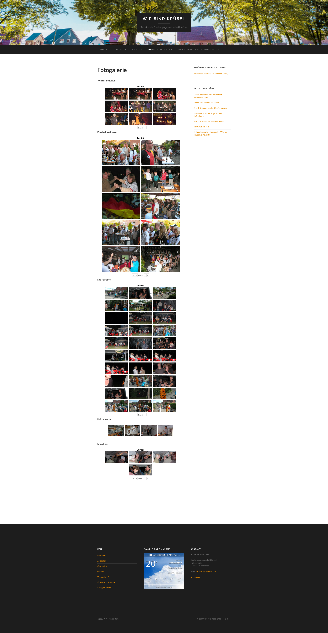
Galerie (151, 49)
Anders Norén (215, 619)
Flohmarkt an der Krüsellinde (206, 102)
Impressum (195, 577)
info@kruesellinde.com (206, 571)
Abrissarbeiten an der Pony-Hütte (209, 121)
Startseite (105, 49)
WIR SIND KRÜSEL (164, 18)
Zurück (140, 86)
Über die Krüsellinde (188, 49)
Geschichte (136, 49)
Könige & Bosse (211, 49)
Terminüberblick (201, 126)
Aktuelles (121, 49)
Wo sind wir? (166, 49)
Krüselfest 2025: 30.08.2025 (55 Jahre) (211, 73)
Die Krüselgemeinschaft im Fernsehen (210, 108)
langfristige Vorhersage (164, 587)
